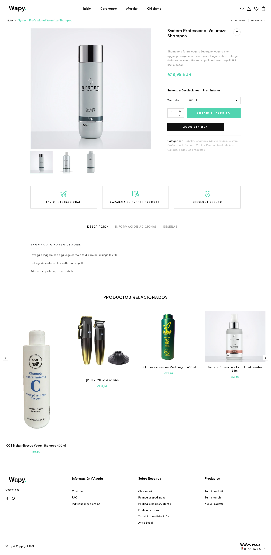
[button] (245, 548)
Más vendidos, (218, 141)
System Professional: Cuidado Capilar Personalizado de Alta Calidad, (202, 145)
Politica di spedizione (151, 497)
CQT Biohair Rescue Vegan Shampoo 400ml (36, 445)
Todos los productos (192, 149)
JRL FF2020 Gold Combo (102, 380)
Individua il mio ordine (86, 504)
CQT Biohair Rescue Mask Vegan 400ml (169, 367)
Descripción (98, 227)
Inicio (9, 20)
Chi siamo (154, 8)
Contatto (77, 491)
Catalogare (108, 8)
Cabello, (190, 141)
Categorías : (175, 141)
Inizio (87, 8)
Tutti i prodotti (214, 491)
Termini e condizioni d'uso (154, 516)
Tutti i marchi (213, 497)
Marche (132, 8)
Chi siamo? (145, 491)
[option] (90, 88)
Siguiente (256, 20)
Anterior (240, 20)
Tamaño (173, 100)
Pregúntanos (211, 90)
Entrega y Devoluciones (183, 90)
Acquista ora (195, 127)
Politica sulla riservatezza (154, 504)
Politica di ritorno (149, 510)
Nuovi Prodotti (214, 504)
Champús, (202, 141)
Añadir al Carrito (213, 113)
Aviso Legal (145, 522)
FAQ (74, 497)
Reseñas (170, 227)
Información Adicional (136, 227)
